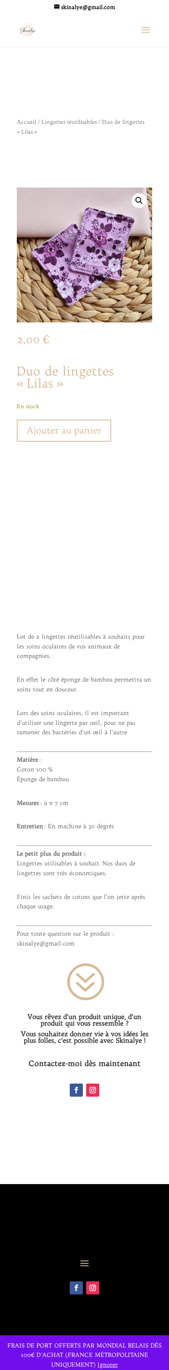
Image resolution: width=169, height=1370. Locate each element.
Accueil (26, 121)
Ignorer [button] (108, 1364)
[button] (139, 200)
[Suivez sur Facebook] (76, 1090)
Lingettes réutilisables (69, 121)
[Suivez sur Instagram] (92, 1090)
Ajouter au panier (64, 430)
